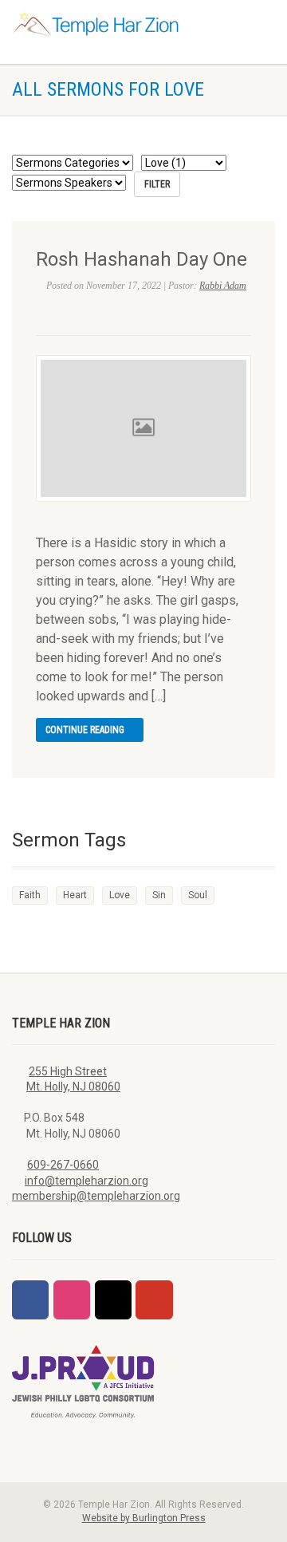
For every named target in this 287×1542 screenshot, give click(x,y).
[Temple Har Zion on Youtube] (154, 1299)
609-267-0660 (63, 1164)
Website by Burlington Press (144, 1518)
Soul (197, 895)
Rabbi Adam (222, 285)
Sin (159, 895)
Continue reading (86, 730)
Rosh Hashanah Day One (141, 259)
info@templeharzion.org (86, 1180)
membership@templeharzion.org (96, 1195)
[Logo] (95, 25)
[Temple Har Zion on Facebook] (30, 1299)
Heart (75, 895)
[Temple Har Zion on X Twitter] (113, 1299)
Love (119, 895)
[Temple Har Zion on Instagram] (71, 1299)
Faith (30, 895)
